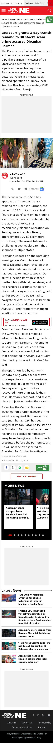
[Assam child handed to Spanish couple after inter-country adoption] (9, 659)
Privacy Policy (44, 723)
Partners (42, 727)
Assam (12, 19)
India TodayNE (17, 174)
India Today (39, 3)
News (4, 19)
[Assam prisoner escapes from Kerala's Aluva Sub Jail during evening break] (18, 497)
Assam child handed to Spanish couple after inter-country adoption (33, 658)
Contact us (27, 723)
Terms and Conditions (22, 727)
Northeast (29, 3)
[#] (20, 467)
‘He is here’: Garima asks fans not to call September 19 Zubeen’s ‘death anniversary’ (34, 645)
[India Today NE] (19, 10)
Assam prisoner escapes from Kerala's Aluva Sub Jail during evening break (17, 512)
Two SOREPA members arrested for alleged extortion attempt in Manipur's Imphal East (30, 599)
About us (11, 723)
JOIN (40, 467)
